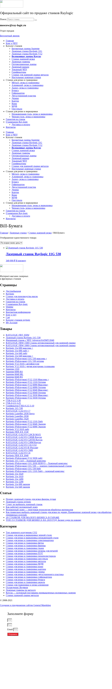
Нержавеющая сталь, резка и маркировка (32, 114)
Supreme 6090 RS (14, 371)
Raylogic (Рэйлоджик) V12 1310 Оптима (26, 382)
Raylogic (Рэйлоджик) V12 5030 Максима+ (27, 395)
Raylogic (10, 294)
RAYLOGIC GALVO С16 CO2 (21, 445)
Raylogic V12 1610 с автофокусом (22, 364)
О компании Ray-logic (17, 122)
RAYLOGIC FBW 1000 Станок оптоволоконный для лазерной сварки (41, 345)
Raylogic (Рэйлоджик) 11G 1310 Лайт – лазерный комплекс (35, 471)
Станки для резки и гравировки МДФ (25, 564)
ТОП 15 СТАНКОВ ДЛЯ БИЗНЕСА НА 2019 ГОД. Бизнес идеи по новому (43, 520)
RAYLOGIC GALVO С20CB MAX (23, 434)
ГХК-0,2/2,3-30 (13, 400)
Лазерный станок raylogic (18, 502)
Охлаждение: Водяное (17, 587)
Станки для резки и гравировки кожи (24, 566)
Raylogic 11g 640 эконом (18, 487)
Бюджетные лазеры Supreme (26, 48)
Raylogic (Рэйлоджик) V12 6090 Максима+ (27, 385)
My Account (11, 322)
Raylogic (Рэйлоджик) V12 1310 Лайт (24, 421)
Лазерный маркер (20, 67)
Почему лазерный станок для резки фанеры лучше (31, 499)
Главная (10, 40)
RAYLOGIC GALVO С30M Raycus (23, 442)
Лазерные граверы (21, 61)
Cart (8, 317)
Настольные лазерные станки (26, 77)
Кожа (14, 103)
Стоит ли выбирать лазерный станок (24, 504)
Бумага (15, 90)
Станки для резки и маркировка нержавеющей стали (32, 537)
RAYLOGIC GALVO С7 (18, 411)
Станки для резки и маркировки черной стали (29, 535)
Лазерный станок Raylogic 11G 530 (23, 337)
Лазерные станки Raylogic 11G (27, 51)
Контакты (11, 127)
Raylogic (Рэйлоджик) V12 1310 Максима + (27, 379)
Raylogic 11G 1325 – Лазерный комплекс (26, 460)
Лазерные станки (18, 233)
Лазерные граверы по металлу (21, 590)
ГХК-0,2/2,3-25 (13, 403)
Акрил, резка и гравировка (25, 88)
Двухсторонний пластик (24, 95)
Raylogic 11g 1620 (14, 474)
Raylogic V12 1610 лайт (17, 429)
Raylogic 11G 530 (14, 408)
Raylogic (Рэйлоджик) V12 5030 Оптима (26, 398)
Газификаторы (19, 72)
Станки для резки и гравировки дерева (25, 572)
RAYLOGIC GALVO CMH (19, 450)
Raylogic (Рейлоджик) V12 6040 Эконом (26, 424)
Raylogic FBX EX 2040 (17, 455)
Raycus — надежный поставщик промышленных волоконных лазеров (41, 592)
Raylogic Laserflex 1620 (17, 419)
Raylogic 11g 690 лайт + (17, 350)
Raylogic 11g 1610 (14, 476)
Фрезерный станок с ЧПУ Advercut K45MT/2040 (30, 340)
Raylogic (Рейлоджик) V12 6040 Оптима (26, 392)
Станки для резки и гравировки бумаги (25, 579)
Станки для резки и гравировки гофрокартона (29, 577)
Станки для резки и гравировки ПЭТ (24, 553)
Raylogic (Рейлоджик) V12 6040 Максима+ (27, 390)
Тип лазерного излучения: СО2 (21, 532)
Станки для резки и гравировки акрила (25, 582)
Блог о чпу (11, 314)
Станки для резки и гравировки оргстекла (27, 558)
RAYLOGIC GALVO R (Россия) (22, 447)
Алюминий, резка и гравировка (27, 85)
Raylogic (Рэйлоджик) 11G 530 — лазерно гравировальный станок (39, 466)
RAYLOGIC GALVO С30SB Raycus (24, 437)
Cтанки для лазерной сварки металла (30, 74)
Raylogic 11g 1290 (14, 481)
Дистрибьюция (13, 291)
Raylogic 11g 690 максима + (19, 348)
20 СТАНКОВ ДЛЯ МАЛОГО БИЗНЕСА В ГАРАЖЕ (32, 517)
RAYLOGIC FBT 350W (17, 335)
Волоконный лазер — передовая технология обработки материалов (39, 509)
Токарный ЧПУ (19, 69)
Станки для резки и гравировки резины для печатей (32, 551)
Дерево (15, 98)
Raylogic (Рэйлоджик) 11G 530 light (23, 468)
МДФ (14, 106)
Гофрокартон (18, 93)
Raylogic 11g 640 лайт (16, 353)
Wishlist (9, 307)
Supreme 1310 (12, 369)
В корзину (21, 260)
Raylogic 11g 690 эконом (18, 484)
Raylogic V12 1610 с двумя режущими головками (30, 366)
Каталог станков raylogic (18, 320)
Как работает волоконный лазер (22, 507)
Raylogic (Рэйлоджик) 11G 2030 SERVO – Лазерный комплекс (37, 463)
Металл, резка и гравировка (25, 82)
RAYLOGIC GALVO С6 (18, 453)
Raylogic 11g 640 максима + (19, 356)
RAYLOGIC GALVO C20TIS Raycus (24, 440)
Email (10, 629)
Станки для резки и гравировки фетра (25, 543)
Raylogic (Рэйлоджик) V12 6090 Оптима (26, 387)
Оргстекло (17, 109)
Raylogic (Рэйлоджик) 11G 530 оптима (25, 361)
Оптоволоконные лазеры (24, 64)
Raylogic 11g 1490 (14, 479)
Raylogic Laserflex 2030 (17, 416)
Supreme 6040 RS (14, 377)
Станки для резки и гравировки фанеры (26, 545)
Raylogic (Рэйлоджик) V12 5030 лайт (24, 458)
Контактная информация (18, 312)
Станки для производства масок (22, 296)
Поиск (3, 19)
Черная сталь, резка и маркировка (28, 116)
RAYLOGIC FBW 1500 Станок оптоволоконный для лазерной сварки (41, 343)
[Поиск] (36, 20)
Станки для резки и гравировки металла (26, 561)
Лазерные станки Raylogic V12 (27, 54)
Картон (15, 101)
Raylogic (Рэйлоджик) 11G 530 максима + (26, 358)
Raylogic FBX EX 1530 (17, 432)
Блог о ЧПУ (12, 43)
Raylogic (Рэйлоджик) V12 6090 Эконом (26, 426)
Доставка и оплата (21, 124)
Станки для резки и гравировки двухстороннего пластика (35, 574)
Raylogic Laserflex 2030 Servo (20, 413)
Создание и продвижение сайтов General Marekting (25, 605)
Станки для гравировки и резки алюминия (27, 585)
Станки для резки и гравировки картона (26, 569)
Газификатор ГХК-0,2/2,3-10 (20, 405)
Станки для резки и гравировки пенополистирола (31, 556)
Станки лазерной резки (23, 59)
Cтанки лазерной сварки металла (22, 595)
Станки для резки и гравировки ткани (25, 548)
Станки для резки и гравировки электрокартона (30, 540)
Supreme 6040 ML (14, 374)
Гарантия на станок (15, 119)
